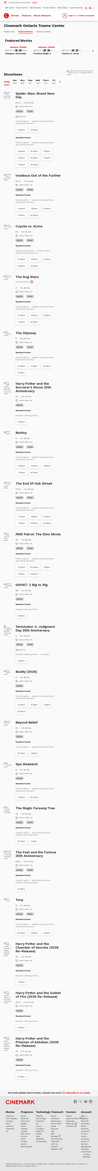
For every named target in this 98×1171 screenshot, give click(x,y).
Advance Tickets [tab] (43, 32)
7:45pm (47, 705)
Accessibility (41, 1141)
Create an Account (86, 16)
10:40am (21, 259)
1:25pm (34, 753)
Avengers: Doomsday (15, 53)
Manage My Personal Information (86, 1149)
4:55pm (47, 466)
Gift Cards (9, 8)
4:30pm (47, 516)
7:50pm (21, 164)
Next (93, 51)
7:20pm (21, 322)
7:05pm (47, 158)
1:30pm (34, 315)
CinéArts (9, 1126)
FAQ (52, 1131)
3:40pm (21, 130)
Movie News (62, 8)
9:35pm (21, 373)
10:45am (21, 366)
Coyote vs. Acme (70, 53)
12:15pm (34, 151)
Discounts (25, 1121)
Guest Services (76, 8)
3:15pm (46, 151)
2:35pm (34, 366)
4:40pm (47, 208)
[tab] (7, 82)
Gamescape (56, 1121)
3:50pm (47, 933)
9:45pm (21, 1027)
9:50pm (34, 523)
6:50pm (34, 574)
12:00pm (34, 567)
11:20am (21, 567)
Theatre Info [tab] (9, 32)
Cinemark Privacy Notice (85, 1133)
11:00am (21, 208)
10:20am (21, 841)
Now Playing (11, 1118)
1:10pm (34, 841)
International (56, 1139)
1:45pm (46, 567)
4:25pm (47, 315)
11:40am (21, 151)
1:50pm (34, 208)
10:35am (21, 315)
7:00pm (21, 797)
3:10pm (21, 982)
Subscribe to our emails (78, 1093)
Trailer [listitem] (30, 111)
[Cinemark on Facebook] (75, 1101)
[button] (20, 2)
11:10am (21, 516)
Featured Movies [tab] (25, 32)
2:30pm (21, 705)
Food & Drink (22, 8)
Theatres (26, 15)
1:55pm (34, 516)
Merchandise (35, 8)
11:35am (21, 466)
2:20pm (34, 466)
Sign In (72, 16)
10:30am (21, 753)
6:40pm (21, 266)
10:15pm (34, 322)
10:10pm (34, 472)
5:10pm (34, 705)
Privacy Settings (86, 1155)
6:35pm (34, 158)
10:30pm (47, 523)
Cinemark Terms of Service (85, 1141)
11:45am (21, 422)
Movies (15, 15)
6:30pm (47, 366)
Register (84, 1118)
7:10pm (21, 523)
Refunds (84, 1121)
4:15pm (21, 574)
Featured (10, 1116)
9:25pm (34, 130)
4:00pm (47, 259)
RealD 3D (40, 1131)
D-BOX (38, 1134)
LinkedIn (70, 1126)
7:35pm (21, 472)
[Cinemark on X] (80, 1101)
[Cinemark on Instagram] (90, 1101)
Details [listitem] (19, 111)
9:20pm (34, 266)
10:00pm (34, 164)
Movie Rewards (42, 15)
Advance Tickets (21, 47)
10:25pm (21, 711)
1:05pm (34, 933)
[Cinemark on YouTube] (85, 1101)
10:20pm (34, 215)
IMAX (38, 1136)
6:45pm (21, 616)
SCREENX (40, 1139)
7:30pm (21, 215)
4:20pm (21, 158)
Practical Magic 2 (42, 53)
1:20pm (34, 259)
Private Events (49, 8)
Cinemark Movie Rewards (85, 1126)
